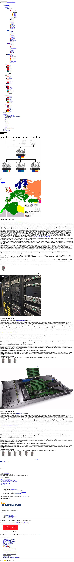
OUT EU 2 (11, 54)
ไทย (10, 79)
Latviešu (12, 36)
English (12, 18)
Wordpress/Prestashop (7, 535)
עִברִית (10, 83)
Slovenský (13, 33)
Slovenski (13, 38)
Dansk (12, 41)
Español (15, 12)
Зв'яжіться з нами (6, 130)
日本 (10, 77)
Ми (5, 120)
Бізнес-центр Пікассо (11, 2)
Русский (13, 45)
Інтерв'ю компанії (6, 536)
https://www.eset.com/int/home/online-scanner (41, 236)
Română (12, 24)
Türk (12, 46)
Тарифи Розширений (20, 320)
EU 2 (10, 30)
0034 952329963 (7, 473)
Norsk (12, 55)
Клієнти (6, 119)
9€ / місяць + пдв (9, 507)
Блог (6, 124)
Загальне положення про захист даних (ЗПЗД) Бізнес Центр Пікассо (14, 515)
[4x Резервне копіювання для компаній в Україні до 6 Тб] (1, 135)
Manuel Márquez (18, 493)
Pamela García (21, 490)
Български (13, 32)
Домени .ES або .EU (7, 529)
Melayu (10, 70)
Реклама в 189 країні (7, 540)
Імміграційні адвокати (9, 115)
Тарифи (4, 129)
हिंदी (9, 66)
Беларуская (13, 56)
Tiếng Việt (11, 81)
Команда (6, 121)
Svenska (12, 39)
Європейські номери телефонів (9, 526)
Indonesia (10, 69)
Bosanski (13, 59)
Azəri (12, 49)
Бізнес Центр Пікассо (5, 461)
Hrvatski (12, 51)
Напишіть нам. (26, 496)
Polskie (12, 23)
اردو (10, 73)
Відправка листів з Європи (8, 528)
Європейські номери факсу (8, 527)
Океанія (6, 104)
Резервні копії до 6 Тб (7, 541)
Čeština (12, 31)
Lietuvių (12, 35)
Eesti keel (13, 37)
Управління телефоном (7, 533)
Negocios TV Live (9, 128)
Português (13, 27)
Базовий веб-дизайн (7, 525)
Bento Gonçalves (14, 489)
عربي (10, 67)
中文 (10, 65)
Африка (6, 85)
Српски (12, 50)
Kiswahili (10, 88)
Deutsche (13, 19)
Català (14, 13)
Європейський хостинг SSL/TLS (9, 534)
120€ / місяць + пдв (9, 509)
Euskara (15, 17)
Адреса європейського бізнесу (9, 524)
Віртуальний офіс (6, 112)
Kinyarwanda (11, 90)
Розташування (8, 117)
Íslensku (12, 62)
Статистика (7, 118)
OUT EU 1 (11, 43)
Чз (5, 123)
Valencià (15, 14)
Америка (7, 95)
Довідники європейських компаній (10, 537)
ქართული (13, 57)
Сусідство (7, 122)
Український (13, 48)
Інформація (5, 114)
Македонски (13, 61)
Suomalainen (13, 40)
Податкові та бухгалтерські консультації (13, 116)
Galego (14, 16)
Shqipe (12, 52)
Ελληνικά (13, 28)
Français (12, 20)
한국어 (10, 78)
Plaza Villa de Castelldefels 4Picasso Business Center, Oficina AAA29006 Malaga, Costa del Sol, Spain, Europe (8, 480)
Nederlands (13, 25)
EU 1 (10, 9)
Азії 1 (6, 64)
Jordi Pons (24, 492)
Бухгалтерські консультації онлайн (9, 539)
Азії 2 (6, 75)
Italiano (12, 22)
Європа (6, 7)
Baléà (14, 15)
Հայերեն (13, 58)
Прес (6, 127)
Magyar (12, 26)
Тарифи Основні (19, 221)
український (6, 5)
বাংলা (9, 71)
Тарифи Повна (19, 413)
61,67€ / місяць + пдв (12, 508)
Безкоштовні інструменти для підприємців (11, 542)
